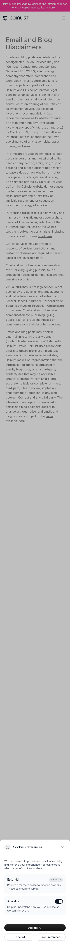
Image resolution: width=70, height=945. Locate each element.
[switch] (59, 901)
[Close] (62, 847)
